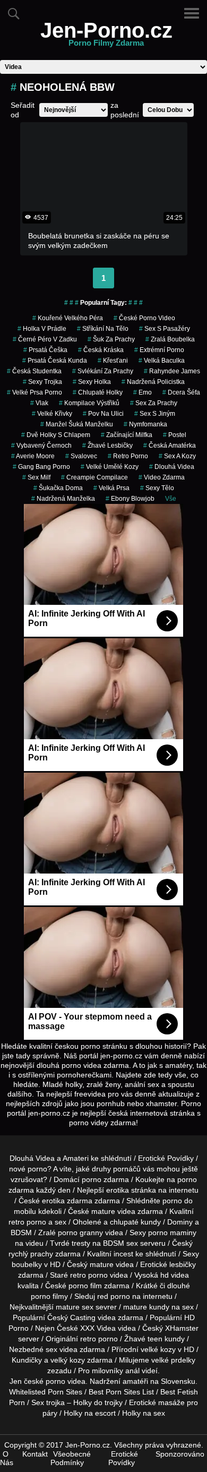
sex (51, 1349)
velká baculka (162, 360)
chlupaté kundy (135, 1222)
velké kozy (158, 1349)
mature (103, 1211)
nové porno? (30, 1169)
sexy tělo (157, 488)
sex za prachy (153, 403)
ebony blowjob (130, 498)
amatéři (135, 1381)
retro (88, 1338)
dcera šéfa (181, 392)
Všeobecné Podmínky (70, 1458)
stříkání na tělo (102, 328)
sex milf (36, 477)
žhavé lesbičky (107, 445)
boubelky (27, 1264)
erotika (117, 1190)
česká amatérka (169, 445)
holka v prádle (42, 328)
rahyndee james (172, 371)
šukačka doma (58, 488)
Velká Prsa (111, 488)
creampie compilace (94, 477)
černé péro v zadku (45, 339)
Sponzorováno (180, 1454)
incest (123, 1254)
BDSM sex (120, 1243)
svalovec (81, 456)
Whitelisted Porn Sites (45, 1392)
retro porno (128, 456)
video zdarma (162, 477)
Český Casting (71, 1317)
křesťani (113, 360)
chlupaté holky (98, 392)
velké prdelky (173, 1360)
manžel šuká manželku (76, 424)
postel (174, 435)
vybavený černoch (41, 445)
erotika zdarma (67, 1200)
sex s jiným (154, 413)
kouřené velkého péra (67, 318)
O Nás (6, 1458)
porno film (85, 1285)
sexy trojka (42, 382)
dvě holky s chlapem (55, 435)
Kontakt (35, 1454)
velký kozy (67, 1360)
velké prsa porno (34, 392)
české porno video (144, 318)
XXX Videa (98, 1328)
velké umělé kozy (110, 466)
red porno (113, 1296)
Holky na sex (143, 1413)
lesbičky (182, 1264)
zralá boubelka (170, 339)
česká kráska (101, 350)
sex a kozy (177, 456)
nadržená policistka (153, 382)
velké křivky (52, 413)
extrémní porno (159, 350)
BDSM (21, 1232)
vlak (39, 403)
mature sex (74, 1307)
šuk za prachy (111, 339)
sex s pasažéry (164, 328)
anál (132, 1370)
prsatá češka (45, 350)
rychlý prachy (30, 1254)
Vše (170, 498)
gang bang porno (41, 466)
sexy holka (92, 382)
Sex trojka (48, 1402)
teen (155, 1338)
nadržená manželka (63, 498)
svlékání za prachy (102, 371)
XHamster (182, 1328)
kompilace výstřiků (89, 403)
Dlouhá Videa (171, 466)
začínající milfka (126, 435)
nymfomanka (145, 424)
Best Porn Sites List (121, 1392)
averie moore (33, 456)
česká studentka (34, 371)
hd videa (174, 1275)
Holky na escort (90, 1413)
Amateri (76, 1158)
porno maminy (172, 1232)
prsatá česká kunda (54, 360)
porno (91, 1179)
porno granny (80, 1232)
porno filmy (49, 1296)
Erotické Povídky (166, 1158)
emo (142, 392)
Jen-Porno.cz (106, 37)
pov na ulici (103, 413)
